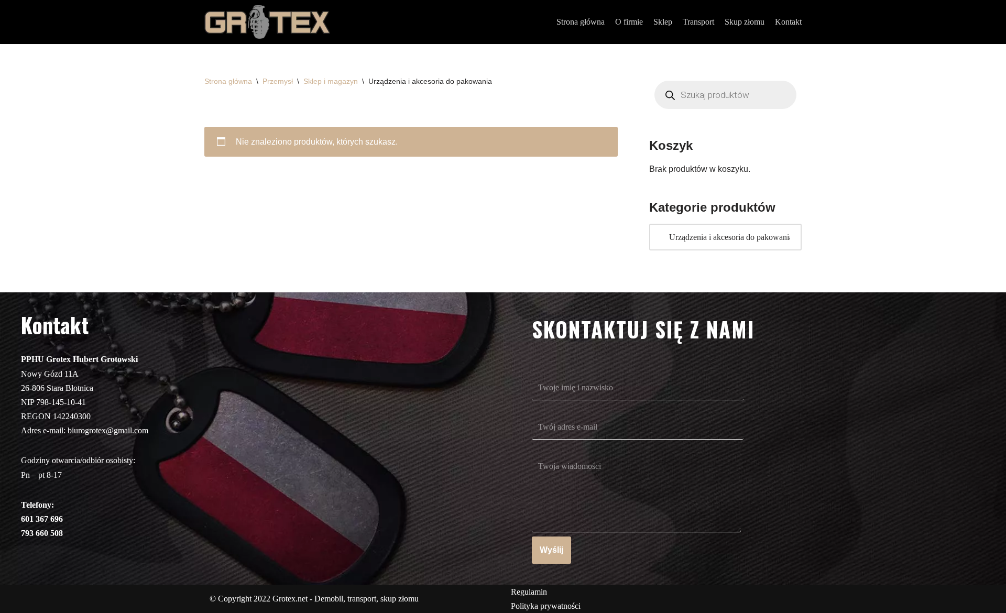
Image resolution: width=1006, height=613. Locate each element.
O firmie (629, 21)
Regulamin (529, 591)
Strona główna (580, 21)
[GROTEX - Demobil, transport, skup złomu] (267, 22)
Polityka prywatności (546, 605)
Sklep (662, 21)
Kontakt (788, 21)
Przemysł (278, 81)
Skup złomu (744, 21)
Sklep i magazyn (330, 81)
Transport (698, 21)
